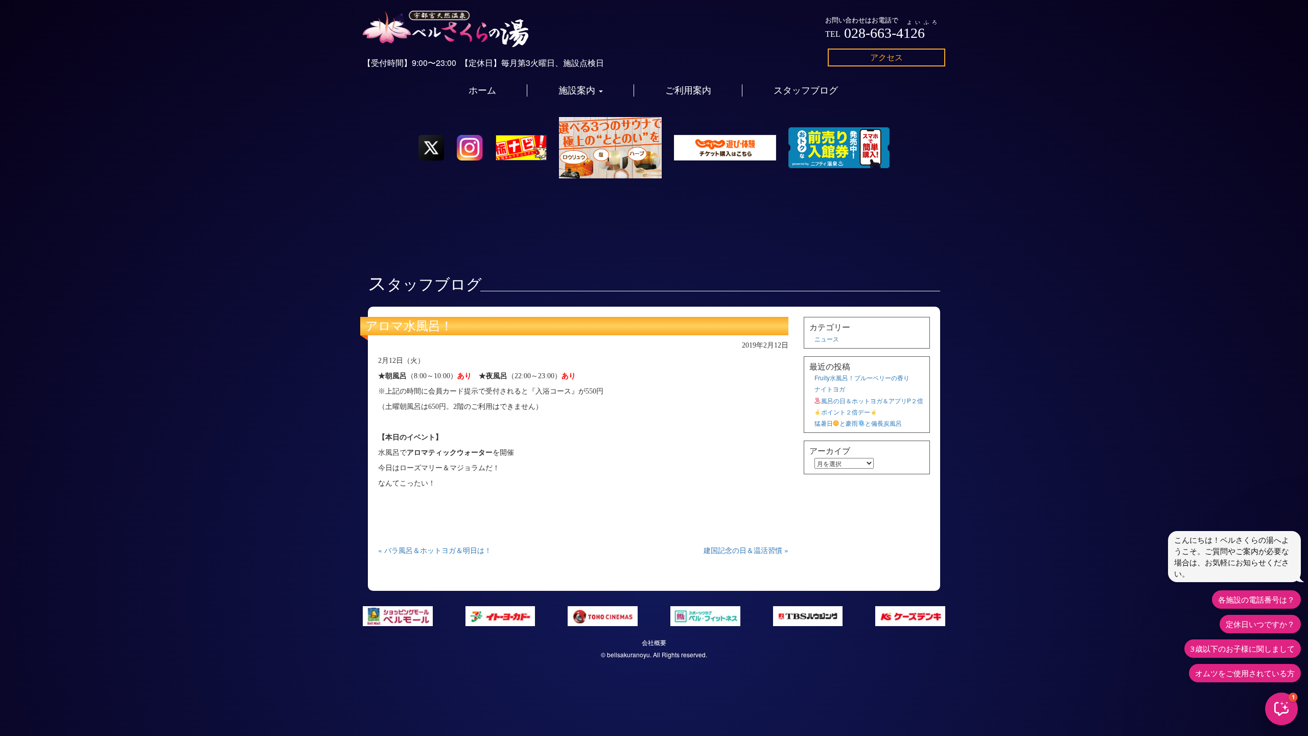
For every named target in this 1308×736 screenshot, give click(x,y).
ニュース (826, 338)
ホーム (482, 90)
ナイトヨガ (829, 388)
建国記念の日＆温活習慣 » (746, 550)
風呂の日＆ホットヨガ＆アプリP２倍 (872, 400)
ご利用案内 (688, 90)
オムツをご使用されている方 (1245, 673)
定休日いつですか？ (1260, 624)
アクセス (886, 57)
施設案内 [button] (578, 90)
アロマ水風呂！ (409, 326)
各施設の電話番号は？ (1256, 599)
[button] (1281, 709)
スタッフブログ (806, 90)
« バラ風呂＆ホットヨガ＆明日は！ (435, 550)
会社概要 (654, 642)
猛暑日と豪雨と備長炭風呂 (858, 423)
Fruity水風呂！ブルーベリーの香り (861, 377)
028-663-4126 (884, 33)
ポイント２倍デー (845, 411)
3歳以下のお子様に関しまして (1242, 648)
